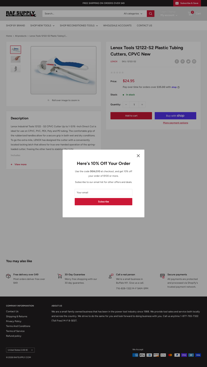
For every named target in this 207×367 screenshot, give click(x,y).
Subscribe (103, 201)
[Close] (138, 155)
